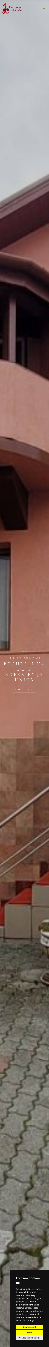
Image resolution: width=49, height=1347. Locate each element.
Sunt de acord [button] (29, 1327)
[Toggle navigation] (44, 9)
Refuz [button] (29, 1332)
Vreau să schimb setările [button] (29, 1338)
